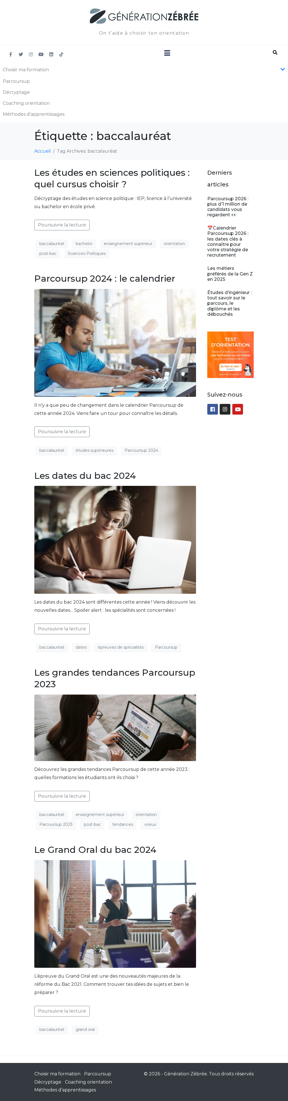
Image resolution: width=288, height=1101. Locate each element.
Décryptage (16, 92)
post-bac (48, 253)
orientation (174, 243)
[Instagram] (31, 54)
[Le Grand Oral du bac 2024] (115, 913)
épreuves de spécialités (121, 647)
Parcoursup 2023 (56, 824)
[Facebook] (212, 409)
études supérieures (94, 450)
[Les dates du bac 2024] (115, 539)
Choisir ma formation (26, 69)
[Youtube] (41, 54)
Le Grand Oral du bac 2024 (95, 849)
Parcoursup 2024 (141, 450)
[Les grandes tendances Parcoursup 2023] (115, 727)
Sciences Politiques (87, 253)
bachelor (84, 243)
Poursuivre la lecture (62, 225)
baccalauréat (51, 243)
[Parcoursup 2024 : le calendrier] (115, 342)
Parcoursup (16, 81)
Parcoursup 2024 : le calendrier (104, 278)
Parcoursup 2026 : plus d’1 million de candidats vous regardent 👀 (227, 207)
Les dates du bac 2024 (85, 475)
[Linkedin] (51, 54)
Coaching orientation (26, 103)
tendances (122, 824)
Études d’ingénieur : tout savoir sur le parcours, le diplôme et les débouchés (229, 303)
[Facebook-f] (10, 54)
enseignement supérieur (128, 243)
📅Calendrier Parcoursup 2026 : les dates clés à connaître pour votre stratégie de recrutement (227, 241)
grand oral (85, 1029)
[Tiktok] (61, 54)
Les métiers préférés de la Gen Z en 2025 (230, 274)
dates (81, 647)
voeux (150, 824)
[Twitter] (21, 54)
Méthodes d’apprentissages (33, 114)
